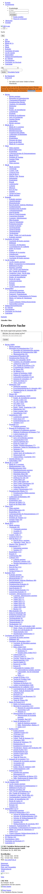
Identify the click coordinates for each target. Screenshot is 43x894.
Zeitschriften (13, 121)
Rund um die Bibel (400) (17, 504)
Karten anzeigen (18, 731)
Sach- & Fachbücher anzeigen (23, 438)
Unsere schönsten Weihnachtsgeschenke (22, 302)
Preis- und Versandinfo (8, 867)
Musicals (12, 188)
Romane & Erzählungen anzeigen (24, 430)
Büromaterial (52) (19, 774)
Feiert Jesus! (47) (19, 419)
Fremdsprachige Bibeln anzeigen (24, 493)
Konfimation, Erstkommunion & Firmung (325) (25, 827)
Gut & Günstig (10, 53)
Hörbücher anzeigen (20, 386)
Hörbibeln (12, 136)
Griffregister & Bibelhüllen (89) (19, 497)
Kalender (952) (10, 573)
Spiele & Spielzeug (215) (21, 721)
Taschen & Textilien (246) (22, 679)
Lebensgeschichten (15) (17, 803)
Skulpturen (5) (22, 651)
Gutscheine (8, 64)
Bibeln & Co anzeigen (16, 127)
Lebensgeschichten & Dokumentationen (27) (24, 514)
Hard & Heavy (14, 174)
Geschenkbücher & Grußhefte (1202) (21, 687)
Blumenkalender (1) (15, 578)
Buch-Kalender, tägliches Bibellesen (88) (22, 580)
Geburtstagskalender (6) (17, 586)
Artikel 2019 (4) (18, 597)
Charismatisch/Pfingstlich (17, 100)
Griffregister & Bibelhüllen (18, 134)
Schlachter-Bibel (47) (20, 487)
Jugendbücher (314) (20, 413)
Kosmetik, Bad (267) (24, 719)
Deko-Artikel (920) (19, 647)
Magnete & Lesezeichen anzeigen (29, 708)
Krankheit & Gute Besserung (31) (24, 696)
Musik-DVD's (14, 155)
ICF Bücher (9, 58)
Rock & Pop (13, 189)
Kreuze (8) (16, 666)
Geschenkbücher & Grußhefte (19, 247)
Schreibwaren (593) (15, 770)
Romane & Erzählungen (17, 115)
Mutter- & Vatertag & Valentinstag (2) (21, 829)
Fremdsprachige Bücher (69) (18, 358)
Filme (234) (9, 506)
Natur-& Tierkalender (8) (17, 613)
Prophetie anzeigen (19, 426)
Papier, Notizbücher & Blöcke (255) (25, 776)
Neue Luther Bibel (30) (21, 481)
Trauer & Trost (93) (19, 757)
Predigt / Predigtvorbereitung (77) (24, 445)
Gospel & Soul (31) (15, 537)
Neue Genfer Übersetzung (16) (23, 483)
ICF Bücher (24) (10, 837)
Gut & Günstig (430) (12, 782)
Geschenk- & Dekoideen (17, 245)
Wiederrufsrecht (6, 869)
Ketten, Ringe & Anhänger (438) (24, 767)
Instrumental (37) (14, 546)
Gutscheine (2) (10, 843)
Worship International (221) (22, 563)
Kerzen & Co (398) (19, 664)
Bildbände (12, 243)
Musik (7, 47)
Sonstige (12, 191)
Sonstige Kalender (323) (17, 616)
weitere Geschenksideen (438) (23, 685)
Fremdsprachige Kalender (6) (18, 584)
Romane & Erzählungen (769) (19, 428)
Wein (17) (21, 675)
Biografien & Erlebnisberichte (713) (21, 348)
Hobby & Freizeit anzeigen (22, 704)
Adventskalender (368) (20, 820)
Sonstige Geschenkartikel (17, 256)
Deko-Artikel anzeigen (25, 649)
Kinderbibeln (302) (15, 500)
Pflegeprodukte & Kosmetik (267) (24, 713)
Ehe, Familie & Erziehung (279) (24, 365)
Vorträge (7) (17, 392)
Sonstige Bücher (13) (16, 459)
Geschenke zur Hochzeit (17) (14, 841)
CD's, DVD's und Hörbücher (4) (20, 791)
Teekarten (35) (18, 755)
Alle (6, 39)
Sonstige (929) (18, 698)
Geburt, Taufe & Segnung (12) (23, 738)
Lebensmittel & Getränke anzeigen (29, 670)
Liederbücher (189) (15, 415)
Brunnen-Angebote (15, 267)
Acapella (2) (17, 531)
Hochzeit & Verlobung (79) (22, 742)
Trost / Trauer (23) (19, 383)
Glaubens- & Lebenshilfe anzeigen (24, 362)
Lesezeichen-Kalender (16, 216)
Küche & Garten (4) (15, 801)
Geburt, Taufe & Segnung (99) (23, 691)
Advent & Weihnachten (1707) (19, 812)
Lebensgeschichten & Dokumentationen (22, 153)
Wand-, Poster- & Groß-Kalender (20, 235)
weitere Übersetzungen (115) (22, 489)
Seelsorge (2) (17, 449)
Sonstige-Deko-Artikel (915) (27, 653)
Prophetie (12, 113)
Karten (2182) (13, 729)
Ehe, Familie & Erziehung (17, 271)
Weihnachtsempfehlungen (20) (15, 835)
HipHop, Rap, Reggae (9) (17, 544)
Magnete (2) (22, 711)
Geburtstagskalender (16, 210)
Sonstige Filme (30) (15, 519)
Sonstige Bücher (14, 119)
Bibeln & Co (9, 43)
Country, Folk (13, 170)
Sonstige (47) (17, 533)
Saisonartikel (9, 55)
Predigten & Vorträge (16, 157)
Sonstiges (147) (18, 422)
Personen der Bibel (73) (17, 502)
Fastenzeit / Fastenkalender (18, 294)
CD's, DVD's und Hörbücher (18, 269)
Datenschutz (5, 865)
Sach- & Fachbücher (16, 117)
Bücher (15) (17, 609)
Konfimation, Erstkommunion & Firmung (23, 296)
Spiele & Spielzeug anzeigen (27, 723)
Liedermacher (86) (15, 556)
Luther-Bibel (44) (19, 479)
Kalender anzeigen (15, 199)
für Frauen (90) (18, 369)
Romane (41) (13, 805)
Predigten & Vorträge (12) (17, 518)
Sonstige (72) (17, 495)
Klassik (11, 182)
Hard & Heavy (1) (15, 538)
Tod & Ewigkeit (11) (20, 381)
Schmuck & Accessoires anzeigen (24, 761)
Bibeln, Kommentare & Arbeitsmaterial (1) (23, 786)
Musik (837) (9, 523)
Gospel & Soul (14, 172)
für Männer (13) (18, 371)
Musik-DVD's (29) (15, 516)
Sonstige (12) (13, 569)
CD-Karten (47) (18, 734)
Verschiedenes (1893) (12, 839)
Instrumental (13, 178)
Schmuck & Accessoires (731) (19, 759)
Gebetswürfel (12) (19, 654)
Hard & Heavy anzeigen (21, 540)
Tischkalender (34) (15, 624)
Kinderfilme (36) (14, 512)
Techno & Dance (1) (16, 571)
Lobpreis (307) (14, 557)
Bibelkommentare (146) (17, 466)
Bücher (7, 41)
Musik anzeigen (14, 167)
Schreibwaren (13, 254)
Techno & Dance (14, 193)
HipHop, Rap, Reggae (16, 176)
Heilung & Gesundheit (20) (22, 375)
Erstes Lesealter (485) (20, 411)
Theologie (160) (18, 451)
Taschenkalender (14, 228)
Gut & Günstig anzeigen (17, 262)
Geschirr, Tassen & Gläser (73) (23, 658)
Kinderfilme (13, 151)
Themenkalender (14, 231)
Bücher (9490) (10, 344)
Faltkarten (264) (18, 736)
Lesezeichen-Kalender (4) (17, 592)
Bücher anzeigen (14, 96)
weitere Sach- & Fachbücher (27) (24, 453)
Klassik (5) (12, 554)
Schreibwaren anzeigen (21, 772)
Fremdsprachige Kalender (17, 209)
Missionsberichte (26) (20, 354)
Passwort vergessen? (20, 19)
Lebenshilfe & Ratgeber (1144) (23, 377)
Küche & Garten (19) (20, 443)
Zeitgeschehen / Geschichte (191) (24, 457)
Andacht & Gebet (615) (21, 363)
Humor (11, 108)
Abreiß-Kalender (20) (16, 576)
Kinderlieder (13, 180)
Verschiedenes (9, 60)
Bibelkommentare (15, 129)
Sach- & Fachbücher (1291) (18, 436)
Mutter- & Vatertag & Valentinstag (20, 298)
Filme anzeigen (14, 148)
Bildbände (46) (14, 639)
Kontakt (7, 2)
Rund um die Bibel (15, 142)
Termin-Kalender (14, 229)
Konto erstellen (18, 17)
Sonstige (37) (17, 550)
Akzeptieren (31, 91)
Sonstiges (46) (18, 822)
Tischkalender (13, 233)
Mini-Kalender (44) (15, 611)
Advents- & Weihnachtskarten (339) (25, 816)
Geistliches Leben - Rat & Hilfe (19, 273)
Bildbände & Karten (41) (17, 788)
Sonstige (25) (13, 807)
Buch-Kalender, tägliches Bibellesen (21, 205)
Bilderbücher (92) (19, 409)
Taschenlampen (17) (20, 681)
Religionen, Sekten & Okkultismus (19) (26, 447)
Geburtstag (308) (19, 740)
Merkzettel (8, 21)
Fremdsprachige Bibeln (17, 132)
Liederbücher (13, 112)
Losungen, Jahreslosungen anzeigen (25, 595)
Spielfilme (12, 161)
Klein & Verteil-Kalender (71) (19, 590)
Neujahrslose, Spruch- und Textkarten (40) (27, 748)
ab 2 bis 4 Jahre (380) (20, 402)
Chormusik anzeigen (20, 529)
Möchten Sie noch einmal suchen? (14, 333)
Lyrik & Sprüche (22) (20, 434)
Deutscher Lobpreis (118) (21, 561)
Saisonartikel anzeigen (16, 290)
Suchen (5, 339)
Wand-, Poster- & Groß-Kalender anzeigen (27, 628)
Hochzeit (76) (17, 694)
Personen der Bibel (15, 140)
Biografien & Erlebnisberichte (19, 98)
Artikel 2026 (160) (19, 607)
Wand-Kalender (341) (20, 632)
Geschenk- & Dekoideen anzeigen (24, 643)
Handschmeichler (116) (21, 660)
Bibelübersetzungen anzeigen (23, 470)
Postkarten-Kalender (16, 224)
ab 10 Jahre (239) (19, 405)
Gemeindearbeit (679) (20, 440)
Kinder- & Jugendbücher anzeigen (24, 398)
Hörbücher (12, 106)
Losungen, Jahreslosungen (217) (20, 594)
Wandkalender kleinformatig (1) (23, 634)
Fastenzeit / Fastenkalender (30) (19, 826)
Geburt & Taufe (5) (19, 656)
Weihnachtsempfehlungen (13, 56)
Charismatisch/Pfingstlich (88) (19, 356)
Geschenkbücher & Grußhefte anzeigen (26, 689)
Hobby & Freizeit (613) (17, 702)
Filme (7, 45)
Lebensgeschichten (15, 281)
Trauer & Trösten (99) (20, 700)
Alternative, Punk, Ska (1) (22, 542)
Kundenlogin (9, 4)
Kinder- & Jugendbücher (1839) (19, 396)
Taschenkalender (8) (16, 618)
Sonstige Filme (14, 159)
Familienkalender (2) (16, 582)
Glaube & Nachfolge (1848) (22, 373)
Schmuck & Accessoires (17, 252)
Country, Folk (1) (15, 535)
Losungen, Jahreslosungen (18, 218)
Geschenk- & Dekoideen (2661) (19, 641)
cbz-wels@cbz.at (10, 860)
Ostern (11, 300)
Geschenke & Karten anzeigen (19, 241)
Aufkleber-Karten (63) (20, 732)
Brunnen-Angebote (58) (17, 789)
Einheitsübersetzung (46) (21, 472)
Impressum (4, 863)
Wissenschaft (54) (19, 455)
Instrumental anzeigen (20, 548)
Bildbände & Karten (16, 266)
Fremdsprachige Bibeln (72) (18, 491)
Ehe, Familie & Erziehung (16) (19, 793)
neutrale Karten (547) (20, 750)
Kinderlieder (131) (15, 552)
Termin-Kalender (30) (16, 620)
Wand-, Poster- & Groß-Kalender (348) (22, 626)
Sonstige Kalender (15, 226)
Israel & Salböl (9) (19, 662)
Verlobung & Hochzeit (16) (22, 683)
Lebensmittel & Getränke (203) (23, 668)
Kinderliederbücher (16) (21, 421)
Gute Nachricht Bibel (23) (22, 476)
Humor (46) (13, 394)
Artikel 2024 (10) (19, 603)
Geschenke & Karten (12, 51)
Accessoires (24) (18, 763)
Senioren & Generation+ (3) (22, 379)
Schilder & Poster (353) (21, 677)
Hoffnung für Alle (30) (20, 478)
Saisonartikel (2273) (11, 808)
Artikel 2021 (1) (18, 599)
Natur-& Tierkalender (16, 222)
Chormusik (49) (14, 527)
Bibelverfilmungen (15, 150)
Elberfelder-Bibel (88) (20, 474)
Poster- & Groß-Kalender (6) (22, 630)
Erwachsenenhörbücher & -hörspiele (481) (27, 388)
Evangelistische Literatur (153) (23, 367)
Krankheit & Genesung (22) (22, 746)
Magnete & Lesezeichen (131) (23, 706)
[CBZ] (5, 26)
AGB (2, 871)
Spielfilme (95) (14, 521)
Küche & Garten (14, 279)
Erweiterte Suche (13, 72)
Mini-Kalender (14, 220)
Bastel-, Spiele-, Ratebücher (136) (24, 407)
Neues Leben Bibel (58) (21, 485)
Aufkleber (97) (18, 645)
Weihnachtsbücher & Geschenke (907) (26, 824)
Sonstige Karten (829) (20, 753)
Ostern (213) (13, 831)
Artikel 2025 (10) (19, 605)
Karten (11, 250)
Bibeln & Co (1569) (11, 462)
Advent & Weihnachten (17, 292)
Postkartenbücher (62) (20, 751)
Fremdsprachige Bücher (17, 102)
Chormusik (12, 169)
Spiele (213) (22, 727)
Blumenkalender (14, 203)
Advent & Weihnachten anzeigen (24, 814)
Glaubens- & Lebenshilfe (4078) (20, 360)
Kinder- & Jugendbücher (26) (19, 799)
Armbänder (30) (18, 765)
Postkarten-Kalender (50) (17, 615)
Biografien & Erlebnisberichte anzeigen (26, 350)
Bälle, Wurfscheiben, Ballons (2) (28, 725)
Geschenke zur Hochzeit (13, 62)
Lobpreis (12, 186)
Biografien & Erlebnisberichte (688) (25, 352)
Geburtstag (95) (18, 692)
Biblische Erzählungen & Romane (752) (26, 432)
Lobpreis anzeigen (19, 559)
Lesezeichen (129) (24, 710)
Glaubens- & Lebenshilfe (17, 104)
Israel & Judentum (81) (20, 441)
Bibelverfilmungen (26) (17, 510)
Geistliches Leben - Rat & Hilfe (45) (21, 795)
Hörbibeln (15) (14, 499)
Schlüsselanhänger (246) (21, 769)
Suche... (4, 72)
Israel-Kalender (14, 212)
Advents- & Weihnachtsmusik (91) (24, 818)
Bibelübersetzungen (15, 131)
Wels (2, 877)
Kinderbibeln (13, 138)
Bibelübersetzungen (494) (17, 468)
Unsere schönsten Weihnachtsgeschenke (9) (23, 833)
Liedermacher (13, 184)
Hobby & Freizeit (15, 248)
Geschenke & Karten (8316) (14, 635)
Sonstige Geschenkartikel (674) (19, 780)
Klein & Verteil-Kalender (17, 214)
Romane (12, 283)
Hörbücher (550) (14, 384)
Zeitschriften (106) (15, 460)
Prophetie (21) (14, 424)
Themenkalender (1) (16, 622)
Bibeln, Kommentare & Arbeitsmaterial (22, 264)
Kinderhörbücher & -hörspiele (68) (24, 390)
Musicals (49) (13, 565)
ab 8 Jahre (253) (18, 403)
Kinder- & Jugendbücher (17, 110)
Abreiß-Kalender (14, 201)
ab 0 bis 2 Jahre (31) (20, 400)
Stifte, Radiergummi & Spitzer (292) (25, 778)
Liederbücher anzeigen (20, 417)
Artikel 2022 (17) (19, 601)
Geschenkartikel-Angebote (18, 275)
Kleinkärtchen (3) (19, 744)
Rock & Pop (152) (15, 567)
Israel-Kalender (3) (15, 588)
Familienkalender (15, 207)
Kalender (8, 49)
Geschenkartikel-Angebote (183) (20, 797)
